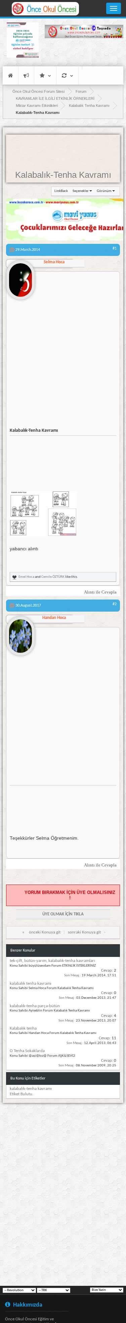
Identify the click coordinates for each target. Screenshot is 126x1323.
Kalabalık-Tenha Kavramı (63, 175)
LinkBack (61, 191)
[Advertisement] (84, 52)
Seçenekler (81, 191)
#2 (115, 604)
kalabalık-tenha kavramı (31, 1089)
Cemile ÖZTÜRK (53, 577)
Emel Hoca (26, 577)
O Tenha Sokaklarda (27, 1051)
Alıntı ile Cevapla (100, 592)
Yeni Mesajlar (26, 75)
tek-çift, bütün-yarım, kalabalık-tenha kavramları (52, 961)
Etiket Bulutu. (21, 1094)
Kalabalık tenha (23, 1028)
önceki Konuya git (44, 932)
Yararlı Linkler (45, 75)
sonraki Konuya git (84, 932)
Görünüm (104, 191)
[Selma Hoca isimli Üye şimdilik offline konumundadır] (20, 277)
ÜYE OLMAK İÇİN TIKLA (63, 914)
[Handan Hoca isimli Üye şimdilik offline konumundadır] (20, 633)
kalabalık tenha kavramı (30, 983)
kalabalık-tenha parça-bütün (35, 1006)
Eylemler (67, 75)
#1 (115, 249)
